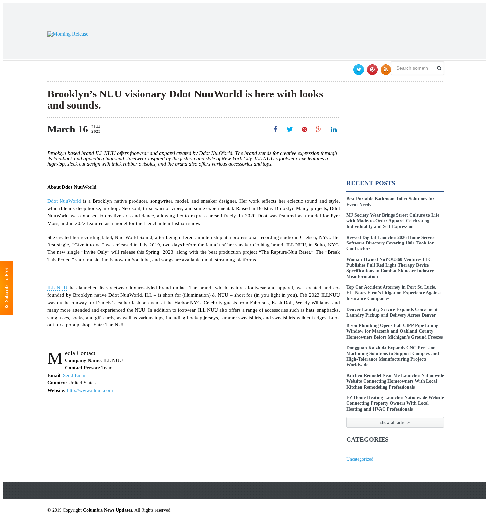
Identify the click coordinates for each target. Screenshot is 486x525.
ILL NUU (57, 287)
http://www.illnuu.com (90, 390)
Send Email (75, 375)
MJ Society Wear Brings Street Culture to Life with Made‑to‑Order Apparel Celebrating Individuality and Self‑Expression (392, 220)
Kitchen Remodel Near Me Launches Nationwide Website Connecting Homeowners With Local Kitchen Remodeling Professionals (395, 381)
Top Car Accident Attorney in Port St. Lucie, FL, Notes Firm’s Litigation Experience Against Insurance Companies (393, 292)
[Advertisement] (323, 34)
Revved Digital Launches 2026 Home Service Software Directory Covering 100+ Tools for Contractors (390, 243)
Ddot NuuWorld (64, 201)
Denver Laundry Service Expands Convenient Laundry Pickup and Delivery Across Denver (392, 312)
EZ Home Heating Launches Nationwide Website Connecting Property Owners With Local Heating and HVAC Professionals (395, 403)
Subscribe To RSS (6, 286)
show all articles (395, 422)
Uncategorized (359, 459)
